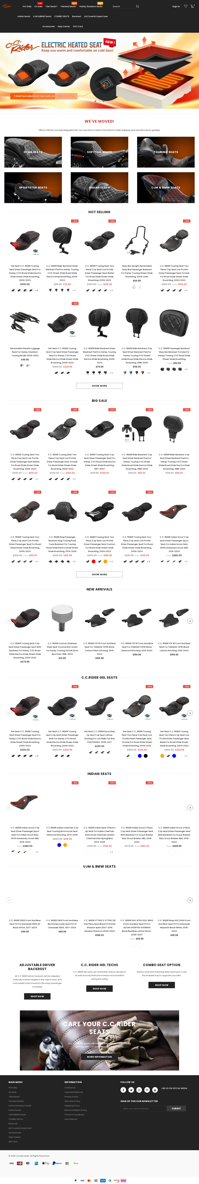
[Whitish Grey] (125, 372)
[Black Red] (93, 290)
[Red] (13, 290)
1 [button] (95, 101)
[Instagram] (139, 1090)
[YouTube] (155, 1090)
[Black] (30, 290)
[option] (99, 71)
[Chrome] (139, 286)
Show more (99, 385)
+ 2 (36, 290)
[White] (68, 290)
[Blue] (19, 290)
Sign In (176, 6)
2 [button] (99, 101)
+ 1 (74, 290)
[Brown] (174, 561)
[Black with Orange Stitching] (131, 561)
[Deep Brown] (168, 561)
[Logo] (7, 6)
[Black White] (180, 369)
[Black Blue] (87, 290)
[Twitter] (131, 1090)
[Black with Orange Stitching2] (125, 561)
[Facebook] (123, 1090)
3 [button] (103, 101)
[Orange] (25, 290)
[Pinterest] (147, 1090)
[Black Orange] (105, 290)
